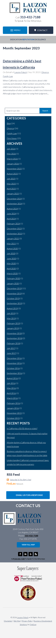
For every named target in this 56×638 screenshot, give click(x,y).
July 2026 (11, 148)
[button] (15, 30)
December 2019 (14, 288)
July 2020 (11, 253)
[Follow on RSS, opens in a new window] (36, 554)
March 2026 (12, 158)
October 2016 (13, 368)
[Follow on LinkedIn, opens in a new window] (25, 554)
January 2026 (13, 163)
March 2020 (12, 273)
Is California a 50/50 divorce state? (22, 428)
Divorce (45, 72)
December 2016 (14, 358)
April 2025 (11, 188)
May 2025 (11, 183)
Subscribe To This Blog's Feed (20, 480)
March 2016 (12, 398)
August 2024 (12, 208)
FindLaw (33, 624)
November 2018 (14, 333)
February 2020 (13, 278)
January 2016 (13, 408)
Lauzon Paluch (20, 72)
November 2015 (14, 413)
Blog (9, 123)
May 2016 (11, 388)
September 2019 (14, 303)
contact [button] (42, 30)
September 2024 (14, 203)
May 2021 (11, 243)
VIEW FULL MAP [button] (28, 545)
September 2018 (14, 338)
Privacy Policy (27, 621)
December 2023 (14, 228)
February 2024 (13, 223)
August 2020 (12, 248)
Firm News (12, 138)
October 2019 (13, 298)
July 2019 (11, 313)
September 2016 (14, 373)
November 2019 (14, 293)
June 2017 (11, 353)
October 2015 (13, 418)
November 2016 (14, 363)
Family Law (8, 76)
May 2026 (11, 153)
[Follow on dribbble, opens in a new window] (31, 554)
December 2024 (14, 198)
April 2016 (11, 393)
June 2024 (11, 213)
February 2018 (13, 343)
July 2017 (11, 348)
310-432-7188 (30, 17)
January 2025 (13, 193)
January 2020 (13, 283)
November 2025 (14, 168)
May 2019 (11, 318)
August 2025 (12, 173)
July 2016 (11, 383)
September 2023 (14, 233)
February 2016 (13, 403)
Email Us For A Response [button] (29, 495)
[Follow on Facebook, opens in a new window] (20, 554)
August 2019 (12, 308)
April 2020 (11, 268)
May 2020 (11, 263)
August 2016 (12, 378)
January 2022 (13, 238)
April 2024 (11, 218)
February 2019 (13, 323)
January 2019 (13, 328)
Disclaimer (8, 621)
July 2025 (11, 178)
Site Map (17, 621)
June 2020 (11, 258)
